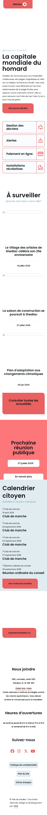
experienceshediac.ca (19, 632)
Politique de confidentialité (23, 765)
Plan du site (23, 773)
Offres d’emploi (23, 782)
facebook (13, 751)
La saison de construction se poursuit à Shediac (23, 312)
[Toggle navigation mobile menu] (41, 4)
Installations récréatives (15, 167)
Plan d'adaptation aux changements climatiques (23, 372)
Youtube (34, 751)
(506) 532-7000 (23, 688)
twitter (27, 751)
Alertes (19, 4)
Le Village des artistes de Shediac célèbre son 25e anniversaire (23, 251)
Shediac (14, 19)
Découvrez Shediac (18, 108)
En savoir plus (23, 476)
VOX (16, 806)
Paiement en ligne (19, 154)
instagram (20, 751)
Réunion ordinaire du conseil (23, 573)
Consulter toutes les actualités (23, 402)
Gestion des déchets (15, 127)
